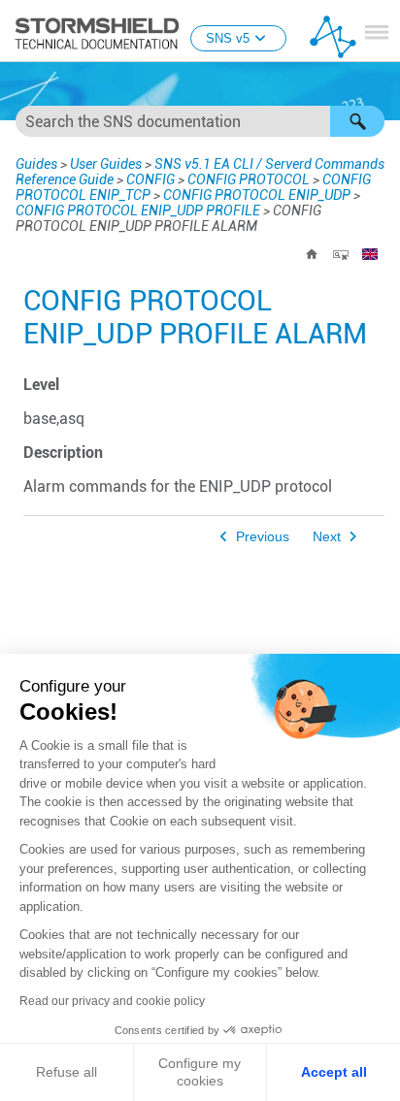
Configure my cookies (199, 1071)
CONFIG (150, 179)
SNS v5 (228, 38)
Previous (262, 537)
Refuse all (66, 1072)
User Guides (106, 164)
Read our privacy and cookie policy (112, 1001)
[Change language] (370, 254)
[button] (357, 121)
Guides (36, 164)
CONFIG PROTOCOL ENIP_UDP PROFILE (138, 210)
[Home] (311, 254)
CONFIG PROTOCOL (248, 179)
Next (327, 537)
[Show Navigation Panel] (376, 32)
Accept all (334, 1072)
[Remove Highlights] (340, 254)
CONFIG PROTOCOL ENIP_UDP (256, 195)
